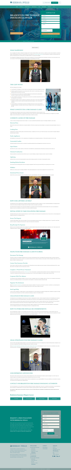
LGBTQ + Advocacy (56, 454)
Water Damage (54, 398)
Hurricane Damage (29, 398)
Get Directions (33, 452)
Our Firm (21, 6)
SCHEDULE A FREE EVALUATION (17, 33)
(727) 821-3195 (47, 2)
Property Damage (41, 398)
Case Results (44, 6)
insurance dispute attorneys (39, 54)
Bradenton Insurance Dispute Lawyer (17, 41)
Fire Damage (16, 398)
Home (17, 6)
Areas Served (34, 6)
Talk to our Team (55, 2)
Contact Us (49, 6)
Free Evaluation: (45, 447)
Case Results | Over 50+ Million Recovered (56, 450)
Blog (39, 6)
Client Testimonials (56, 451)
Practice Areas (27, 6)
